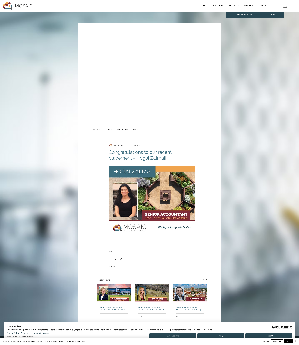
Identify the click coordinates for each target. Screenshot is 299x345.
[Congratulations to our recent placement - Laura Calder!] (114, 293)
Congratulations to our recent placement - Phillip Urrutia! (188, 308)
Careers (108, 129)
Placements (122, 129)
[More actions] (193, 145)
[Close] (296, 341)
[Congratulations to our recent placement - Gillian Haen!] (152, 293)
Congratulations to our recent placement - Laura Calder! (112, 308)
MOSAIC (24, 6)
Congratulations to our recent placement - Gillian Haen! (151, 308)
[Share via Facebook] (110, 259)
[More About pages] (238, 5)
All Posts (96, 129)
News (135, 129)
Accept (288, 341)
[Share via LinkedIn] (115, 259)
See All (204, 279)
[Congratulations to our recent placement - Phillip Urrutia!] (190, 293)
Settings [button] (266, 341)
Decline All (277, 341)
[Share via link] (121, 259)
